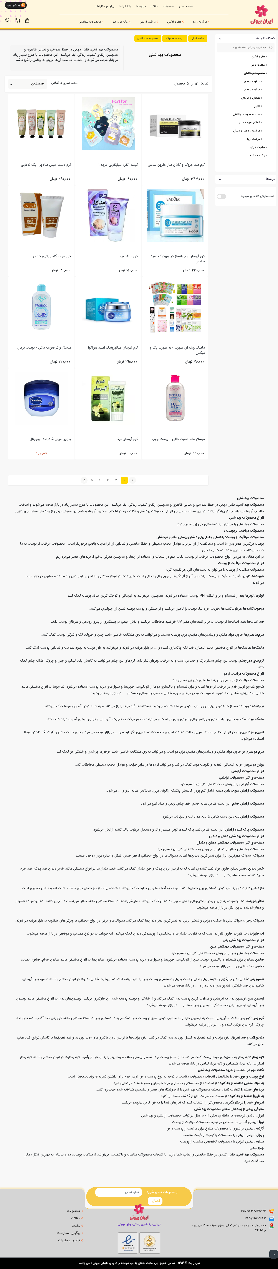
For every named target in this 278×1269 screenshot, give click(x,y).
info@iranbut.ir (255, 1218)
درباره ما (141, 6)
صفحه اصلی (186, 6)
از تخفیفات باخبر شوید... (160, 1192)
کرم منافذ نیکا (128, 256)
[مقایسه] (20, 18)
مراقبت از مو (200, 21)
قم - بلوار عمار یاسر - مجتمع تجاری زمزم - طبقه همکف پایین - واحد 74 (229, 1227)
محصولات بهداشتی (90, 21)
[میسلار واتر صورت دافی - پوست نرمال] (41, 306)
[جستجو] (9, 18)
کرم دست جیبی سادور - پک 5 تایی (46, 165)
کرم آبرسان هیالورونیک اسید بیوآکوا (113, 348)
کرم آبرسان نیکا (127, 439)
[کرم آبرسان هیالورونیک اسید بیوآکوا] (108, 306)
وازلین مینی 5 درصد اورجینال (50, 439)
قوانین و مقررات (69, 1240)
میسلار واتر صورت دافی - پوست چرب (178, 439)
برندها (76, 1225)
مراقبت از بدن (148, 21)
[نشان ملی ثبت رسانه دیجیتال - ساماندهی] (128, 1242)
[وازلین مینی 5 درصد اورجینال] (41, 398)
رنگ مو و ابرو (120, 21)
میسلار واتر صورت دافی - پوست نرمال (44, 348)
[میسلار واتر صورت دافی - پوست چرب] (175, 398)
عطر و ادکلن (174, 21)
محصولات (168, 6)
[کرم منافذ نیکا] (108, 215)
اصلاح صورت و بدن (249, 122)
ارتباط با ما (125, 6)
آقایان (256, 106)
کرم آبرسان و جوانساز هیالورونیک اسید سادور (178, 259)
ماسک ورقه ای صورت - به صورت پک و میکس (177, 350)
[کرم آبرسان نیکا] (108, 398)
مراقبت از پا (253, 139)
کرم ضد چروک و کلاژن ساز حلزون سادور (176, 165)
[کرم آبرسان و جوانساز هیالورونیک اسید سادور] (175, 215)
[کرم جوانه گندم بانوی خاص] (41, 215)
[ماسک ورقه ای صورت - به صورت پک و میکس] (175, 306)
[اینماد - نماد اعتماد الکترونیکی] (149, 1242)
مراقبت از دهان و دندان (246, 131)
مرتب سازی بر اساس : (64, 83)
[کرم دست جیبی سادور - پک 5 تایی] (41, 123)
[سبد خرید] (31, 20)
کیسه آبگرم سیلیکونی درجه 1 (118, 165)
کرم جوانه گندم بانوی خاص (52, 256)
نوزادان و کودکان (250, 98)
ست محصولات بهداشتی (246, 114)
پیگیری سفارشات (104, 6)
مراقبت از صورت (251, 81)
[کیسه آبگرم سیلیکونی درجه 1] (108, 123)
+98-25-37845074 (253, 1211)
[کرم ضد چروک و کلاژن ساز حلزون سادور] (175, 123)
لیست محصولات (174, 38)
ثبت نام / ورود (13, 5)
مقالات (154, 6)
